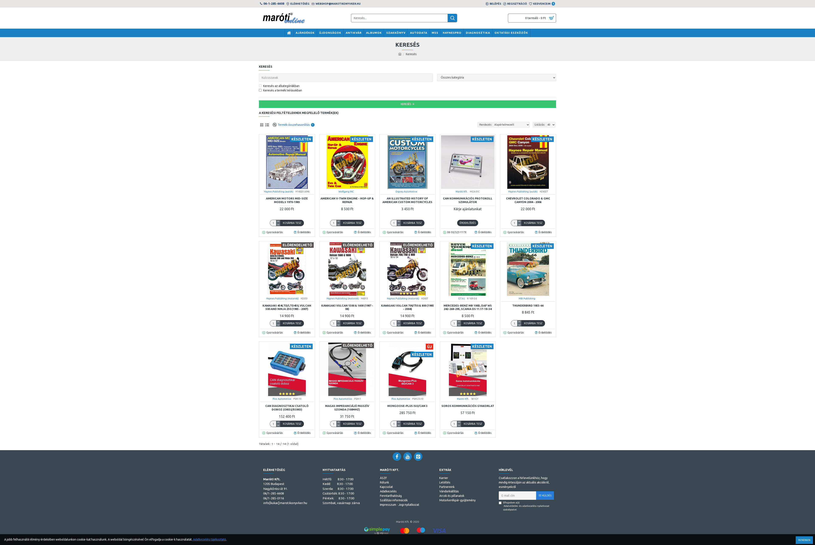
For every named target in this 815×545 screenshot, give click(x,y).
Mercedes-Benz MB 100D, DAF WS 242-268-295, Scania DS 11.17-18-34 (468, 307)
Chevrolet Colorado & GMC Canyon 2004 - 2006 (528, 200)
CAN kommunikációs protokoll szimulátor (467, 200)
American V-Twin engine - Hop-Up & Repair (347, 200)
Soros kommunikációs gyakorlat (467, 405)
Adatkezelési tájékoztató (209, 539)
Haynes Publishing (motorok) (282, 298)
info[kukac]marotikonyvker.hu (285, 503)
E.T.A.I (461, 298)
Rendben (804, 540)
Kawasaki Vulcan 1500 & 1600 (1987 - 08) (347, 307)
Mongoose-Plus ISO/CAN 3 (407, 405)
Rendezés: (485, 124)
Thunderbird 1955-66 (528, 305)
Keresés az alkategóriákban (281, 86)
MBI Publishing (527, 298)
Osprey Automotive (406, 191)
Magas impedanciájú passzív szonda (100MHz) (347, 407)
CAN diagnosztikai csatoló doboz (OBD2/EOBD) (287, 407)
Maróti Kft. (462, 191)
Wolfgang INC (346, 191)
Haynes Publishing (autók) (278, 191)
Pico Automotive (282, 399)
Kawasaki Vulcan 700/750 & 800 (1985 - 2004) (407, 307)
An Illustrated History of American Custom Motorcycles (407, 200)
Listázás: (540, 124)
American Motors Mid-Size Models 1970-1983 (287, 200)
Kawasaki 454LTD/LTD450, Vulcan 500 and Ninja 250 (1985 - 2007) (287, 307)
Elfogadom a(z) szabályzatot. (526, 506)
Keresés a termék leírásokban (282, 90)
